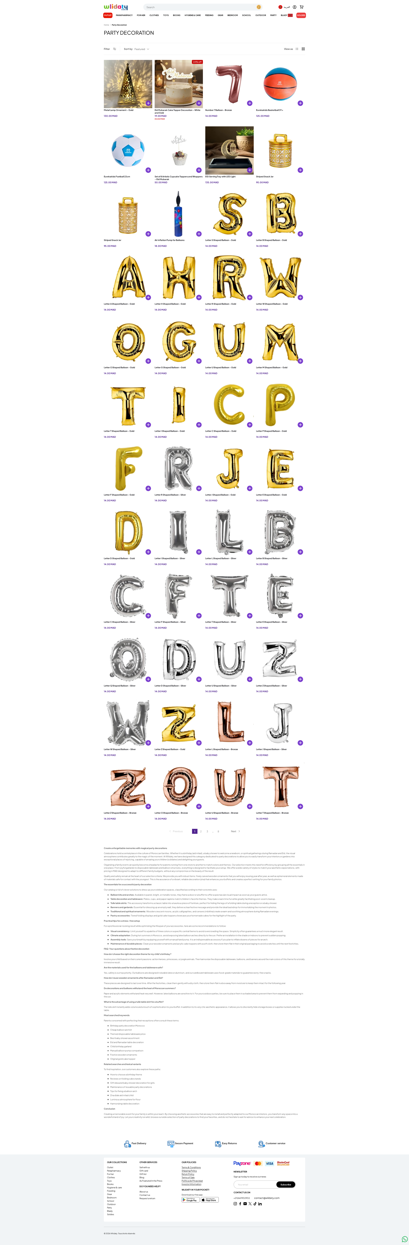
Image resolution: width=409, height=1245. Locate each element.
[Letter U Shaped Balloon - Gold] (229, 341)
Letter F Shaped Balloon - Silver (170, 622)
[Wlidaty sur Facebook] (240, 1203)
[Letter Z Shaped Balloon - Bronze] (128, 787)
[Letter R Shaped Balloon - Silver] (179, 468)
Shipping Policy (189, 1170)
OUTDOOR (260, 15)
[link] (176, 831)
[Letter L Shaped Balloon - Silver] (229, 532)
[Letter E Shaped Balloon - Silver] (280, 596)
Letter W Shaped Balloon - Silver (120, 749)
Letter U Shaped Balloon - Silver (221, 685)
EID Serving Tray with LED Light (220, 176)
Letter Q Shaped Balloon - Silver (119, 685)
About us (143, 1191)
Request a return (147, 1198)
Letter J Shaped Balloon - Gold (220, 494)
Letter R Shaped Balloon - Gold (220, 304)
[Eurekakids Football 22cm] (128, 150)
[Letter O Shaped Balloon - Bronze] (179, 787)
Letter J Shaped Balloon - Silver (271, 749)
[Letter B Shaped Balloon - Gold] (280, 214)
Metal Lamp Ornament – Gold (118, 110)
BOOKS (176, 15)
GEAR (220, 15)
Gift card (143, 1170)
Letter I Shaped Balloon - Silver (170, 558)
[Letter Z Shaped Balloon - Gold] (179, 723)
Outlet (108, 15)
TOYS (166, 15)
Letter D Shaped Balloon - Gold (119, 558)
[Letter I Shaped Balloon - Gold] (179, 405)
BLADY (284, 15)
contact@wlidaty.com (267, 1197)
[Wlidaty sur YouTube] (245, 1203)
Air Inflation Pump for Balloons (170, 240)
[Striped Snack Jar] (280, 150)
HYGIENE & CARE (193, 15)
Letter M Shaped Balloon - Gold (271, 367)
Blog (141, 1177)
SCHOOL (246, 15)
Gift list (143, 1174)
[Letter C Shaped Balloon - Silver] (128, 596)
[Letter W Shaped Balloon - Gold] (280, 278)
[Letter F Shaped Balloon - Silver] (179, 596)
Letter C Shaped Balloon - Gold (220, 431)
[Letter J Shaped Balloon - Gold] (229, 468)
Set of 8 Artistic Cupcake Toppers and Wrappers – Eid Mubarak (179, 178)
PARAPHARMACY (124, 15)
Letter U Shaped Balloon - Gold (220, 367)
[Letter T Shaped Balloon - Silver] (229, 596)
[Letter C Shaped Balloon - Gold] (229, 405)
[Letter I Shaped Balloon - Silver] (179, 532)
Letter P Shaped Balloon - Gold (271, 431)
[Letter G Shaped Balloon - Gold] (179, 341)
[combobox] (203, 7)
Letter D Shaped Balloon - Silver (170, 685)
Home (106, 25)
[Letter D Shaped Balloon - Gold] (128, 532)
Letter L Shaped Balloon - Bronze (221, 749)
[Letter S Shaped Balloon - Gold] (229, 214)
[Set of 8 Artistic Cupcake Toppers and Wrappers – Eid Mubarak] (179, 150)
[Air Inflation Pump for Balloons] (179, 214)
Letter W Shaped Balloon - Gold (272, 304)
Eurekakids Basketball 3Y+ (269, 110)
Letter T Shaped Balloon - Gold (119, 431)
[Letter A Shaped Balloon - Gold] (128, 278)
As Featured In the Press (150, 1180)
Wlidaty (114, 1233)
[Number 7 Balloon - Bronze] (229, 84)
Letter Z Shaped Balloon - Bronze (120, 813)
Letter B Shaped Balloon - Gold (271, 240)
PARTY (273, 15)
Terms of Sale (188, 1177)
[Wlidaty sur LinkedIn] (260, 1203)
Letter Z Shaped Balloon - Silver (271, 685)
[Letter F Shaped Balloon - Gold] (128, 468)
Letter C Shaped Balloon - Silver (119, 622)
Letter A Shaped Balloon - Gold (119, 304)
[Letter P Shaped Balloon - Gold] (280, 405)
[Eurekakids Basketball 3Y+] (280, 84)
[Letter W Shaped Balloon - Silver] (128, 723)
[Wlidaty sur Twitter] (250, 1203)
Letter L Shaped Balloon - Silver (220, 558)
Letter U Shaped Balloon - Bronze (221, 813)
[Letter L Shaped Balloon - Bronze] (229, 723)
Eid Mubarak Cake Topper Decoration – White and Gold (177, 111)
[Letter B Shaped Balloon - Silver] (280, 532)
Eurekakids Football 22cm (117, 176)
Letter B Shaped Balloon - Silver (271, 558)
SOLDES (301, 15)
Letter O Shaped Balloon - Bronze (171, 813)
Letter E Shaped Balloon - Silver (271, 622)
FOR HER (141, 15)
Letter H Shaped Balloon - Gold (170, 304)
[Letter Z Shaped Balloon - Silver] (280, 659)
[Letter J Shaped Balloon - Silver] (280, 723)
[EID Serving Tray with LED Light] (229, 150)
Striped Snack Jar (265, 176)
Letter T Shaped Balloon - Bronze (272, 813)
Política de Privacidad (192, 1180)
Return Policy (188, 1174)
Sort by (128, 48)
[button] (301, 7)
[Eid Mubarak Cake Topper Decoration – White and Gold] (179, 84)
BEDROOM (233, 15)
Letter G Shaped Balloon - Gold (170, 367)
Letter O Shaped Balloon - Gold (119, 367)
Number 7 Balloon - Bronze (218, 110)
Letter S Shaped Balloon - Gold (220, 240)
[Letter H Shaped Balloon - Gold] (179, 278)
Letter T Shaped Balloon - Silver (220, 622)
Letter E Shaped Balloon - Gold (271, 494)
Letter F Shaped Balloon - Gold (119, 494)
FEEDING (209, 15)
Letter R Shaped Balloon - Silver (170, 494)
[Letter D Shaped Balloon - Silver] (179, 659)
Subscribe (286, 1184)
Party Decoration (119, 25)
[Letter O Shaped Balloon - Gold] (128, 341)
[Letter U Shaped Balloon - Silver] (229, 659)
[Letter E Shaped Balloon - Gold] (280, 468)
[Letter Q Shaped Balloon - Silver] (128, 659)
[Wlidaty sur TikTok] (255, 1203)
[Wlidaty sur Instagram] (235, 1203)
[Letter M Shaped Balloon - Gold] (280, 341)
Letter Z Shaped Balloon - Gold (170, 749)
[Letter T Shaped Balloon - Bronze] (280, 787)
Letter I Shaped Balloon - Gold (170, 431)
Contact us (144, 1195)
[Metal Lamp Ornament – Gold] (128, 84)
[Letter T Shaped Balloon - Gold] (128, 405)
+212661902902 (242, 1198)
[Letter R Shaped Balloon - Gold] (229, 278)
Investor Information (191, 1184)
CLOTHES (154, 15)
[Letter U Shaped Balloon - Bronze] (229, 787)
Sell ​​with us (144, 1167)
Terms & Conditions (191, 1167)
